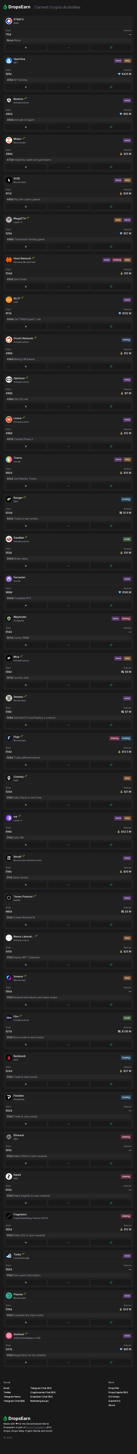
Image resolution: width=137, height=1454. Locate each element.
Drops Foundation (36, 1427)
